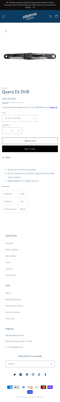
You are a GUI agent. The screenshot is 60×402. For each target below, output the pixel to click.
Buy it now (30, 148)
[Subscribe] (51, 364)
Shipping (5, 102)
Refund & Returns (13, 299)
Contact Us (10, 275)
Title (4, 112)
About (8, 293)
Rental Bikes (11, 256)
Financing (10, 318)
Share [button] (7, 157)
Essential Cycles (26, 397)
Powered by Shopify (37, 397)
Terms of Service (13, 312)
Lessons (9, 268)
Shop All (9, 243)
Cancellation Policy (14, 306)
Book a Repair (12, 249)
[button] (3, 16)
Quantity (5, 125)
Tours (8, 262)
